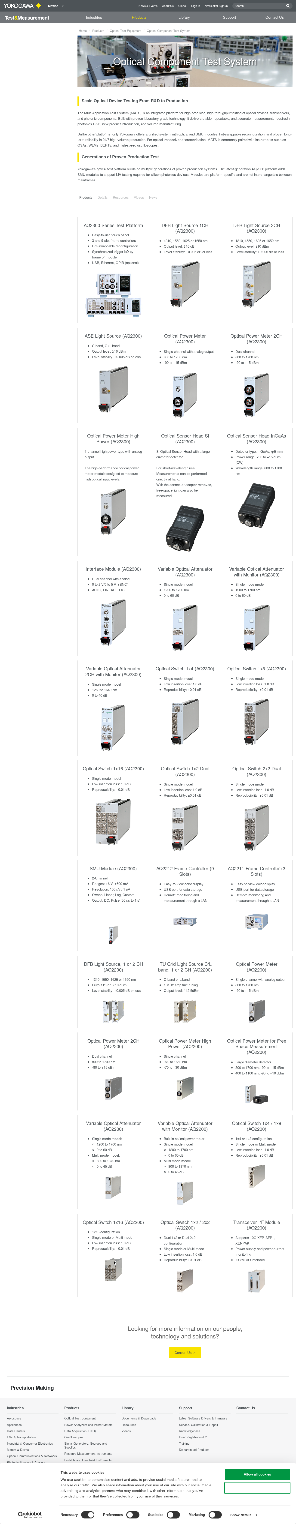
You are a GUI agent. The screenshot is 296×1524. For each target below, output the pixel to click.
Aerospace (14, 1418)
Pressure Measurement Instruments (88, 1453)
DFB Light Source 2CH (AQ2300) (256, 228)
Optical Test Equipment (125, 30)
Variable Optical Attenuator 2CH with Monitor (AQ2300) (113, 671)
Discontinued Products (194, 1449)
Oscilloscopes (73, 1437)
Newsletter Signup (216, 6)
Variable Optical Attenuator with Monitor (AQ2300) (256, 571)
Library (184, 17)
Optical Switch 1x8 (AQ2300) (256, 668)
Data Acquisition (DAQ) (80, 1431)
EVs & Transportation (21, 1437)
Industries (94, 17)
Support (229, 17)
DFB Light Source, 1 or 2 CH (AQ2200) (113, 966)
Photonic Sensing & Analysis (26, 1462)
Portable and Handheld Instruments (88, 1460)
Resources (129, 1424)
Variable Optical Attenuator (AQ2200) (113, 1126)
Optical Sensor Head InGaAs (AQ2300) (256, 438)
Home (83, 30)
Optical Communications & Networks (32, 1456)
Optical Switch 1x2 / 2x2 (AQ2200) (185, 1225)
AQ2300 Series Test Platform (113, 225)
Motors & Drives (18, 1449)
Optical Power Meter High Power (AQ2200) (185, 1043)
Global (182, 6)
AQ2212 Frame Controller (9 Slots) (185, 871)
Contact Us (274, 17)
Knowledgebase (189, 1431)
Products (139, 17)
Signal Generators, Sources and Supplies (85, 1445)
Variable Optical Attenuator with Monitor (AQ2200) (185, 1126)
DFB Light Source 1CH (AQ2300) (185, 228)
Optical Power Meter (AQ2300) (185, 338)
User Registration (191, 1437)
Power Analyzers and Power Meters (88, 1424)
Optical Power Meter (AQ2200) (257, 966)
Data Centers (16, 1431)
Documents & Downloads (139, 1418)
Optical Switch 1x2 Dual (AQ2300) (185, 771)
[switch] (132, 1514)
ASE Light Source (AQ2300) (113, 335)
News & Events (148, 6)
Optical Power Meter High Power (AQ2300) (113, 438)
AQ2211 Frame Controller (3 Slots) (256, 871)
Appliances (14, 1424)
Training (184, 1443)
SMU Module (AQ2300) (113, 868)
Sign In (195, 6)
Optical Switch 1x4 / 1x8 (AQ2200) (256, 1126)
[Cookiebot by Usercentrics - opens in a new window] (30, 1515)
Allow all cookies (257, 1474)
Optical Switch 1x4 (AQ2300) (185, 668)
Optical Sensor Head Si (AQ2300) (185, 438)
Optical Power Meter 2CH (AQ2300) (257, 338)
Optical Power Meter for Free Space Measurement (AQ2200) (256, 1046)
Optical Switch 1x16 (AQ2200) (113, 1222)
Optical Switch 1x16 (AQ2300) (113, 768)
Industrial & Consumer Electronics (30, 1443)
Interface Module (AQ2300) (113, 568)
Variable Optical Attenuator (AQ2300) (185, 571)
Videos (126, 1431)
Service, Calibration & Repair (198, 1424)
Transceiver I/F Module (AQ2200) (256, 1225)
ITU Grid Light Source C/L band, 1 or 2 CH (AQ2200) (185, 966)
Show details (240, 1515)
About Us (168, 6)
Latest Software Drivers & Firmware (203, 1418)
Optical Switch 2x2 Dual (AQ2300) (256, 771)
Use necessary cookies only (257, 1488)
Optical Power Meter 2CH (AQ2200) (113, 1043)
